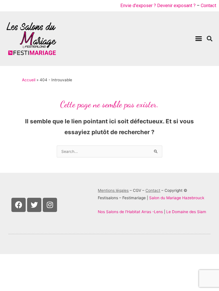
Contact (208, 5)
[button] (198, 38)
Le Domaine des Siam (186, 211)
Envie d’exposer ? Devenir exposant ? (158, 5)
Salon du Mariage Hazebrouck (176, 198)
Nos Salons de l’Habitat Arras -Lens (130, 211)
